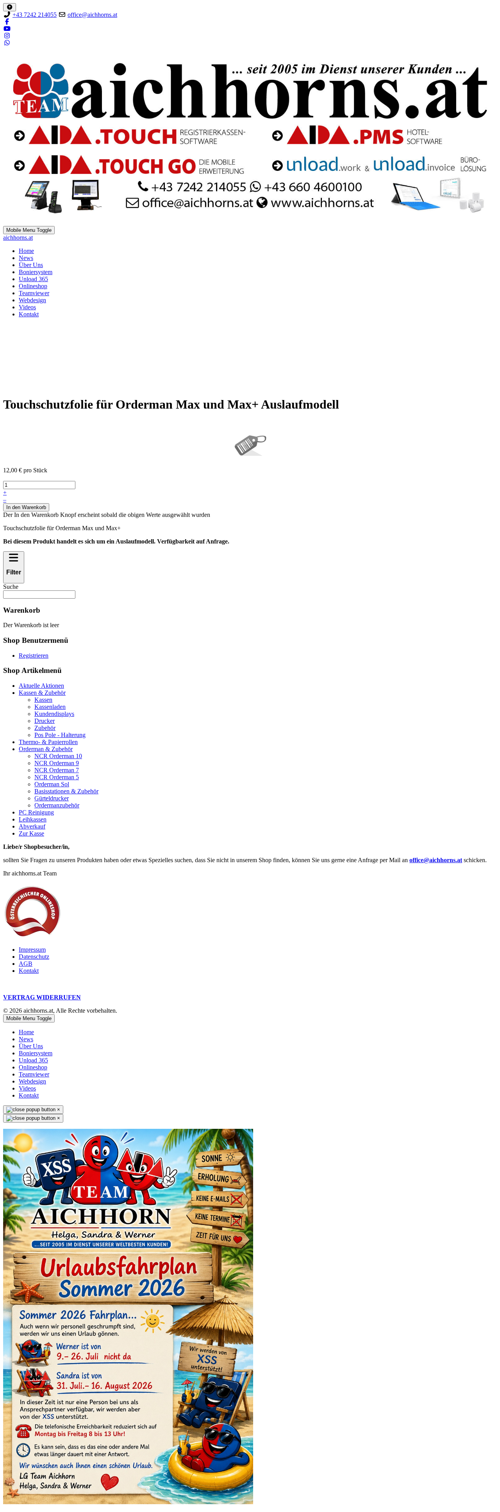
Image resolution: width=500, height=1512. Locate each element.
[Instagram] (7, 35)
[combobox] (39, 594)
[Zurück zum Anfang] (9, 7)
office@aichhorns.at (92, 14)
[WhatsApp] (7, 42)
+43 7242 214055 (34, 14)
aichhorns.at (18, 237)
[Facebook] (7, 21)
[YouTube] (7, 28)
